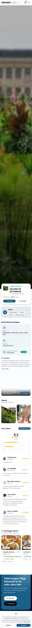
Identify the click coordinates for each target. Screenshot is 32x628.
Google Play (11, 603)
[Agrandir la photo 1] (8, 414)
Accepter (23, 625)
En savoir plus (26, 622)
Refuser (8, 625)
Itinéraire (10, 301)
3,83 (15, 297)
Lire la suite (4, 368)
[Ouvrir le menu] (29, 2)
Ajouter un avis (25, 428)
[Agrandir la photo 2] (24, 414)
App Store (11, 598)
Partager (23, 301)
